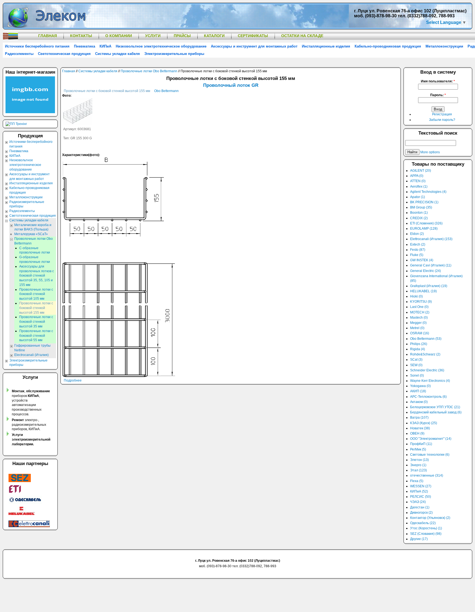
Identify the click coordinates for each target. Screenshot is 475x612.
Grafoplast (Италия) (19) (428, 286)
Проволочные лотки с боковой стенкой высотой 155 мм (107, 91)
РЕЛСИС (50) (420, 497)
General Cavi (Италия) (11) (430, 265)
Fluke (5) (416, 255)
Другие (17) (419, 539)
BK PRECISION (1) (424, 202)
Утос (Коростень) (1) (426, 528)
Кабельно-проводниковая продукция (388, 46)
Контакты (81, 36)
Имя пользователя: (438, 81)
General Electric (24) (425, 271)
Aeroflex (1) (418, 186)
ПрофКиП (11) (421, 444)
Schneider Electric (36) (427, 370)
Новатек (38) (420, 428)
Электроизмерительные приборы (174, 54)
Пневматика (84, 46)
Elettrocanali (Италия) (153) (431, 239)
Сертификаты (253, 36)
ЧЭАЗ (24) (418, 502)
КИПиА (105, 46)
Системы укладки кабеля (117, 54)
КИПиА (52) (419, 491)
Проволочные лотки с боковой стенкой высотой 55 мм (36, 335)
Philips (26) (418, 344)
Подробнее (73, 380)
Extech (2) (417, 244)
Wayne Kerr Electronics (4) (430, 381)
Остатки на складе (302, 36)
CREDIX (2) (419, 218)
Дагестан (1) (419, 507)
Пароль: (438, 95)
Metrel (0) (417, 328)
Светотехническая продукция (64, 54)
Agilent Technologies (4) (428, 192)
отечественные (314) (426, 475)
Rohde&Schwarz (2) (425, 354)
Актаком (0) (419, 402)
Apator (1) (417, 197)
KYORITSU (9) (421, 302)
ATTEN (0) (418, 181)
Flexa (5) (416, 481)
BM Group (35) (421, 207)
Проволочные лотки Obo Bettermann (149, 71)
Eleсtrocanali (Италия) (31, 355)
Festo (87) (417, 250)
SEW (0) (416, 365)
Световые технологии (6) (429, 455)
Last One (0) (419, 307)
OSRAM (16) (419, 333)
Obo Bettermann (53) (425, 339)
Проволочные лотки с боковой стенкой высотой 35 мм (36, 321)
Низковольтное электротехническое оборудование (161, 46)
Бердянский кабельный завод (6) (436, 412)
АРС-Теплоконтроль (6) (428, 397)
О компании (118, 36)
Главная (47, 36)
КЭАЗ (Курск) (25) (423, 423)
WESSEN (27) (420, 486)
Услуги (153, 36)
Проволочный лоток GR (230, 85)
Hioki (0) (416, 296)
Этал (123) (418, 470)
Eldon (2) (417, 234)
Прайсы (182, 36)
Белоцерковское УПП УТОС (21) (435, 407)
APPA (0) (416, 176)
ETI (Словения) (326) (426, 223)
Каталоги (214, 36)
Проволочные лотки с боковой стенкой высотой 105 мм (36, 294)
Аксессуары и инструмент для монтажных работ (254, 46)
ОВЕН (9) (417, 433)
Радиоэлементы (19, 54)
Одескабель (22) (423, 523)
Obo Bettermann (166, 91)
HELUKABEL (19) (423, 291)
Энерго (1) (418, 465)
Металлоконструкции (444, 46)
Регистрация (442, 114)
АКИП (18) (418, 391)
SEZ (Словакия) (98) (425, 534)
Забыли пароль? (442, 120)
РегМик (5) (418, 449)
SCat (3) (416, 359)
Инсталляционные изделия (326, 46)
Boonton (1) (419, 213)
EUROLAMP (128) (424, 228)
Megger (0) (418, 323)
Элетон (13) (419, 460)
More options (430, 152)
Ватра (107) (419, 417)
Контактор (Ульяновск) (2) (430, 518)
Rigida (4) (417, 349)
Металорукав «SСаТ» (31, 234)
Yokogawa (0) (420, 386)
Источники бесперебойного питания (37, 46)
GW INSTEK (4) (421, 260)
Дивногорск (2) (421, 512)
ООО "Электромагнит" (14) (430, 439)
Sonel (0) (417, 375)
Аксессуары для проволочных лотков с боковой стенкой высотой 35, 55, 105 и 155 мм (36, 276)
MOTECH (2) (419, 312)
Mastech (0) (419, 317)
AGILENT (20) (420, 171)
